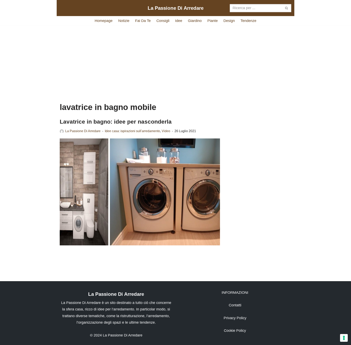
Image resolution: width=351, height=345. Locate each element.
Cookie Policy (235, 331)
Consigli (162, 21)
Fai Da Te (143, 21)
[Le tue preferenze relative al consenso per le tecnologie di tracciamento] (344, 338)
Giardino (195, 21)
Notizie (123, 21)
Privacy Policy (235, 318)
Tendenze (248, 21)
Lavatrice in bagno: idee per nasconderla (116, 122)
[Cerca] (286, 8)
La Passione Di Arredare (83, 131)
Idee (178, 21)
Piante (212, 21)
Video (166, 131)
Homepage (104, 21)
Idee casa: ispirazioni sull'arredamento (132, 131)
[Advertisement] (175, 60)
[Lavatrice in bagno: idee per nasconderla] (140, 191)
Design (229, 21)
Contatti (235, 305)
